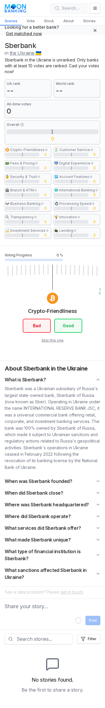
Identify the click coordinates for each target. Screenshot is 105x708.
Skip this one (52, 340)
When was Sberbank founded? (38, 481)
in (23, 53)
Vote (31, 21)
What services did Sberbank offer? (43, 528)
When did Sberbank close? (34, 493)
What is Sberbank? (25, 380)
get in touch (71, 591)
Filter (92, 639)
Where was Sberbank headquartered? (47, 505)
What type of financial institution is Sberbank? (42, 554)
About (68, 21)
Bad (37, 325)
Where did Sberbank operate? (38, 516)
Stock (49, 21)
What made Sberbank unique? (38, 540)
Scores (11, 21)
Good (68, 325)
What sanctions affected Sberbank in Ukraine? (46, 573)
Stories (89, 21)
